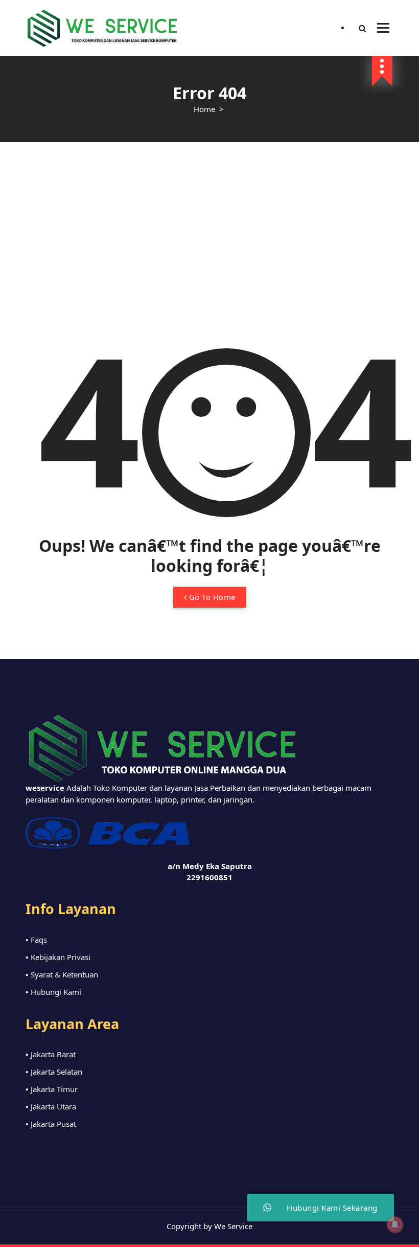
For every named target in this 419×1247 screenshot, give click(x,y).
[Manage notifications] (395, 1224)
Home (204, 109)
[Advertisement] (209, 219)
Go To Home (211, 597)
